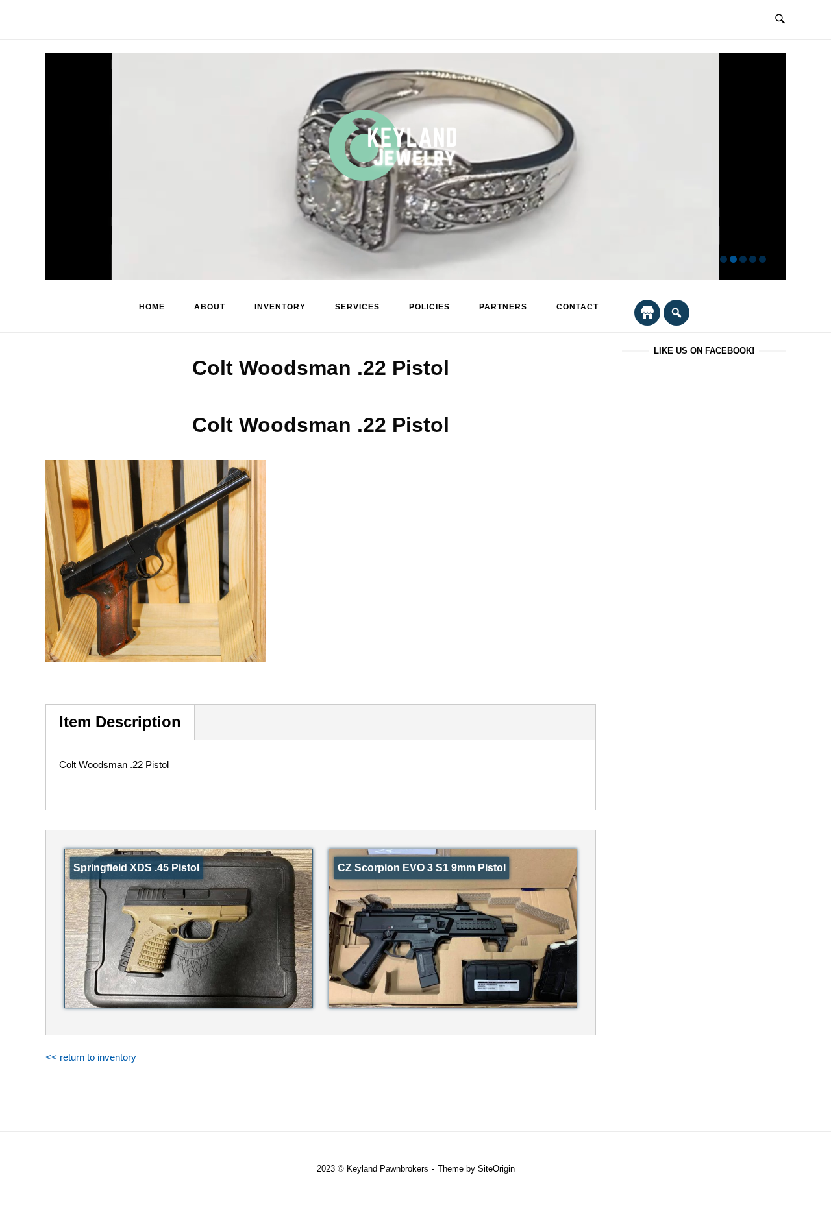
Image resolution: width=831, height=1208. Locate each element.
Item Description (120, 722)
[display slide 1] (723, 259)
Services (357, 306)
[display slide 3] (743, 259)
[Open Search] (780, 19)
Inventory (280, 306)
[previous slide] (63, 166)
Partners (503, 306)
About (209, 306)
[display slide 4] (752, 259)
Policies (429, 306)
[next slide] (767, 166)
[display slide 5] (762, 259)
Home (152, 306)
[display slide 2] (733, 259)
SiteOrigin (496, 1169)
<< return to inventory (90, 1057)
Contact (577, 306)
